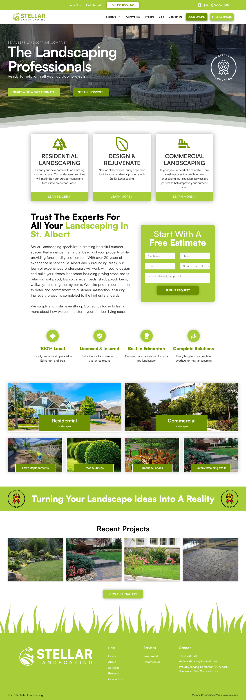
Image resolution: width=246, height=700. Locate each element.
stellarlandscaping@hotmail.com (198, 661)
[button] (113, 17)
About (112, 662)
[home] (29, 16)
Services (113, 667)
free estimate (222, 16)
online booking (123, 5)
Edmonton (206, 667)
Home (112, 656)
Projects (149, 16)
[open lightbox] (35, 559)
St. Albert (221, 667)
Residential (151, 656)
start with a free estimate (34, 92)
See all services (90, 92)
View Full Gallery (123, 594)
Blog (161, 16)
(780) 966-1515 (188, 655)
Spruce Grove (209, 671)
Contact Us (175, 16)
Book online (196, 16)
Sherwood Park (189, 671)
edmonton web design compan (220, 694)
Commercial (133, 16)
